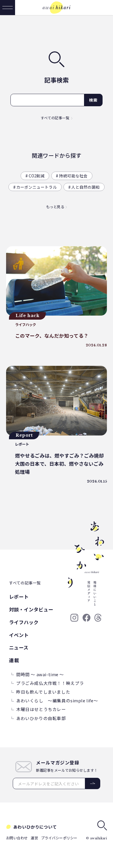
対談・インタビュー (31, 609)
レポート (19, 596)
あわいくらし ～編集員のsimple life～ (57, 700)
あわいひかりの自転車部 (41, 718)
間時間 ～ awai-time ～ (40, 674)
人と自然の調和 (85, 187)
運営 (34, 838)
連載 (14, 660)
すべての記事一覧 (55, 117)
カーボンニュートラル (36, 187)
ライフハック (24, 622)
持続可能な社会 (73, 176)
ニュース (18, 647)
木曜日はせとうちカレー (41, 709)
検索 (93, 100)
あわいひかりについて (35, 827)
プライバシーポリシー (59, 838)
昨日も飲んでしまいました (43, 692)
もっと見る (55, 206)
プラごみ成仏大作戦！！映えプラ (50, 683)
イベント (19, 634)
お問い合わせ (17, 838)
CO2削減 (37, 176)
